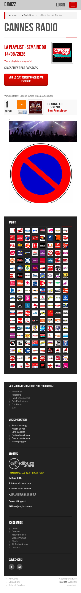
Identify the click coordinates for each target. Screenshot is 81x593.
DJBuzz (10, 4)
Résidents (17, 391)
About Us (13, 578)
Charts (15, 541)
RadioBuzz (29, 15)
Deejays (16, 531)
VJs (14, 407)
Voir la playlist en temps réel (18, 61)
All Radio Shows (20, 544)
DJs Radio (17, 404)
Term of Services (17, 585)
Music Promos (19, 534)
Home (14, 15)
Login (60, 4)
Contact (16, 547)
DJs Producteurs (20, 401)
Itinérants (16, 394)
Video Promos (19, 537)
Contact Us (14, 581)
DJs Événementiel (21, 397)
